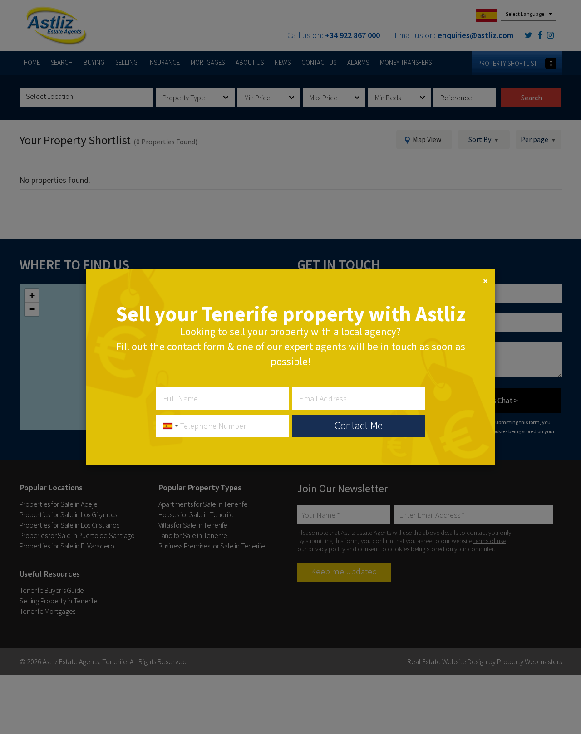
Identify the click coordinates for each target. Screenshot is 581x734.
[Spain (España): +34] (168, 426)
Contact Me (359, 425)
